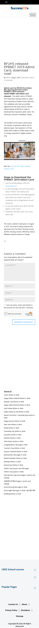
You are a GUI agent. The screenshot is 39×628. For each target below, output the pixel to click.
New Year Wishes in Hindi (13, 424)
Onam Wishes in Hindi (11, 395)
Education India (27, 77)
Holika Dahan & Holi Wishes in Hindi (16, 412)
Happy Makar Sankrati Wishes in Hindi (17, 398)
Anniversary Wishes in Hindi (13, 465)
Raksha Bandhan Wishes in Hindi (15, 458)
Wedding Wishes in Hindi (12, 494)
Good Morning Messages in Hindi (15, 487)
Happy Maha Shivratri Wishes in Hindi (17, 405)
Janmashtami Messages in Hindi (15, 455)
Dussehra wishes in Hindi (12, 435)
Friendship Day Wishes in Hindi (14, 431)
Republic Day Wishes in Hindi (14, 402)
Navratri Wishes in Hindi (12, 438)
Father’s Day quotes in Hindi (14, 472)
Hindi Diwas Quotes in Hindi (14, 441)
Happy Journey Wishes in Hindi (14, 421)
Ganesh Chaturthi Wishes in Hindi (15, 451)
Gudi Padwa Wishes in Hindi (13, 408)
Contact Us (13, 604)
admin (8, 77)
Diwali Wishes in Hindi (11, 428)
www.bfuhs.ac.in (11, 186)
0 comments (8, 80)
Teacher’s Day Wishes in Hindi (14, 448)
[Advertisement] (19, 38)
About (24, 604)
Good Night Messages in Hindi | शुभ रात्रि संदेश (19, 490)
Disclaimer (25, 610)
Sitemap (19, 616)
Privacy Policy (11, 610)
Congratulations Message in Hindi (15, 445)
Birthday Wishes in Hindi (12, 462)
